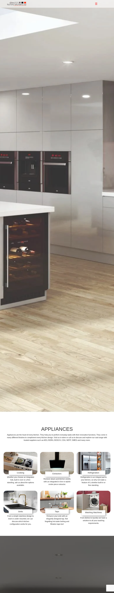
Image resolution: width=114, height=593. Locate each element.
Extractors (56, 474)
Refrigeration (93, 473)
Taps (57, 511)
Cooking (20, 473)
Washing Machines (93, 512)
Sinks (20, 511)
